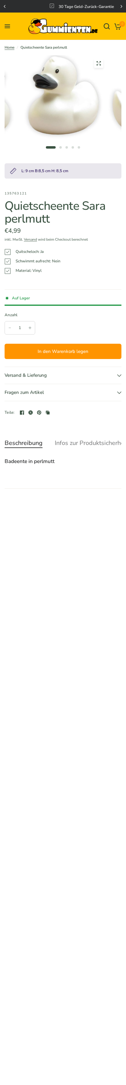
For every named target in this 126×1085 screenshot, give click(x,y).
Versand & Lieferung (26, 375)
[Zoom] (98, 63)
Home (9, 47)
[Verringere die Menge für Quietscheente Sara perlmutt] (10, 327)
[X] (30, 412)
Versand (30, 239)
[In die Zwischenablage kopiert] (47, 412)
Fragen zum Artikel (24, 392)
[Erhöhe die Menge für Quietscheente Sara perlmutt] (30, 327)
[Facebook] (22, 412)
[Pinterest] (39, 412)
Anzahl (11, 315)
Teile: (10, 413)
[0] (116, 26)
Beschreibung (24, 443)
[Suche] (107, 26)
